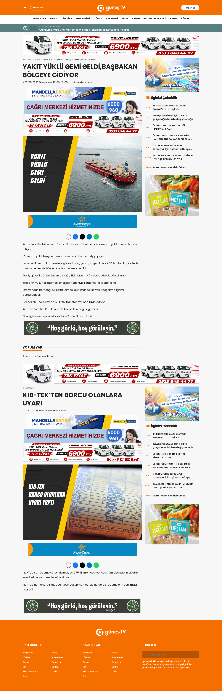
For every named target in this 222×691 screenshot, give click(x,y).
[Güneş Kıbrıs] (111, 7)
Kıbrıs (54, 18)
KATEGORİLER (32, 644)
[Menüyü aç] (26, 8)
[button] (31, 28)
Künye (185, 18)
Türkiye (66, 18)
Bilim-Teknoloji (155, 18)
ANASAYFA (28, 59)
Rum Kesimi (83, 18)
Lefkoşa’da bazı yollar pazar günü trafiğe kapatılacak (72, 29)
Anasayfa (39, 18)
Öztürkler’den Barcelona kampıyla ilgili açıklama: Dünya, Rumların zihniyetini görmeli (172, 147)
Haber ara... (39, 7)
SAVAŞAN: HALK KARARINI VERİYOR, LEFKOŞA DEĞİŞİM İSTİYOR (173, 157)
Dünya (98, 18)
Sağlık (136, 18)
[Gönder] (195, 654)
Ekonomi (112, 18)
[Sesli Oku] (68, 237)
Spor (125, 18)
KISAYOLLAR (91, 644)
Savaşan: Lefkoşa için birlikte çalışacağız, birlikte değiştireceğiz (173, 117)
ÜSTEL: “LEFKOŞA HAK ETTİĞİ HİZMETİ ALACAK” (169, 127)
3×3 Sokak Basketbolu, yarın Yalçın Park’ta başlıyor (169, 107)
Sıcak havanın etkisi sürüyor (169, 167)
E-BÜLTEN (149, 644)
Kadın (174, 18)
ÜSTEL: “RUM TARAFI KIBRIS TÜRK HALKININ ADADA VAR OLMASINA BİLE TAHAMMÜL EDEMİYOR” (171, 137)
